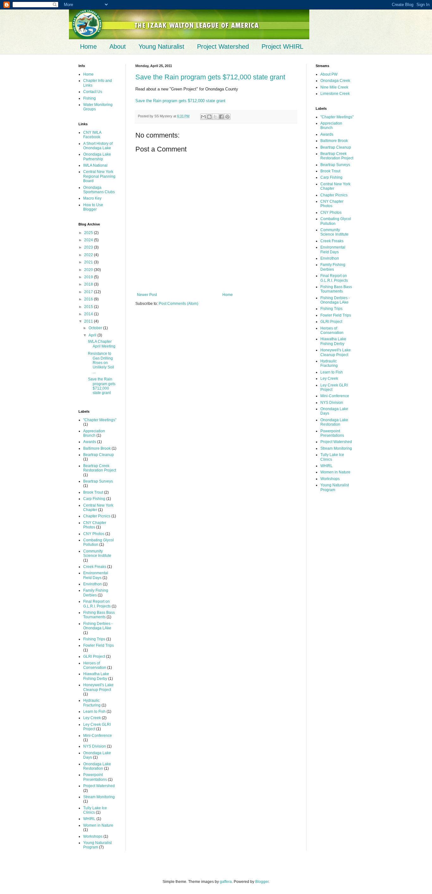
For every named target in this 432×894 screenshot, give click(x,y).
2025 (89, 233)
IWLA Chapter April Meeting (101, 343)
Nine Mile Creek (334, 87)
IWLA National (95, 165)
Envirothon (92, 584)
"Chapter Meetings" (99, 420)
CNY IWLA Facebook (92, 134)
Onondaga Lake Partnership (97, 156)
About (117, 46)
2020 (89, 270)
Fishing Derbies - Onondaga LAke (98, 625)
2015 (89, 307)
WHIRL (89, 819)
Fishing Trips (94, 639)
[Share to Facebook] (221, 117)
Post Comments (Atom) (178, 303)
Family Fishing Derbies (95, 592)
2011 (89, 321)
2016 (89, 299)
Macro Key (92, 198)
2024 (89, 240)
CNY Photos (93, 534)
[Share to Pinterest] (227, 117)
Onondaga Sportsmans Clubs (99, 189)
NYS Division (94, 746)
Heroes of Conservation (94, 665)
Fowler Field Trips (98, 645)
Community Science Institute (97, 553)
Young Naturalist (161, 46)
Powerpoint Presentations (95, 777)
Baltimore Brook (97, 448)
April (93, 335)
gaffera (226, 881)
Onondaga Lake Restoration (97, 766)
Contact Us (92, 91)
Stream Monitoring (99, 797)
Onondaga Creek (335, 80)
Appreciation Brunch (94, 433)
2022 (89, 255)
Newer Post (147, 295)
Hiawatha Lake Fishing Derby (96, 676)
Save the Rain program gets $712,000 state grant (210, 77)
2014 (89, 314)
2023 (89, 247)
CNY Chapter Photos (94, 525)
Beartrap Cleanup (98, 455)
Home (88, 46)
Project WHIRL (282, 46)
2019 (89, 277)
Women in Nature (98, 825)
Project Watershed (223, 46)
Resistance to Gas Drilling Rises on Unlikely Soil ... (101, 362)
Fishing (89, 98)
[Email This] (203, 117)
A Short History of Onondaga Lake (98, 145)
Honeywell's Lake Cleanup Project (98, 687)
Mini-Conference (97, 735)
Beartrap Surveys (98, 481)
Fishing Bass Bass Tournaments (99, 614)
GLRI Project (94, 656)
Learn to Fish (94, 711)
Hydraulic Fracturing (92, 702)
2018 (89, 284)
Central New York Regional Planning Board (99, 176)
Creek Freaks (94, 566)
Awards (89, 442)
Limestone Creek (335, 93)
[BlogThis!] (209, 117)
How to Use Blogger (93, 207)
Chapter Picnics (96, 516)
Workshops (92, 836)
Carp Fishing (94, 498)
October (96, 328)
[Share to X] (215, 117)
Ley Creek (92, 718)
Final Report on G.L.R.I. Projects (97, 603)
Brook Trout (93, 492)
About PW (328, 74)
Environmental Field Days (95, 575)
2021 (89, 262)
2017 (89, 292)
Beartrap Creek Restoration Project (99, 468)
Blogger (261, 881)
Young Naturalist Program (97, 845)
